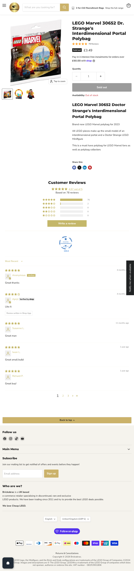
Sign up (51, 473)
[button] (49, 200)
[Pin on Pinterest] (90, 168)
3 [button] (68, 395)
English (48, 518)
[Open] (8, 563)
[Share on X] (79, 168)
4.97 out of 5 (76, 189)
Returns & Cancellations (67, 553)
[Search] (64, 7)
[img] (12, 270)
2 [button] (63, 395)
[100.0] (65, 242)
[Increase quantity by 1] (101, 76)
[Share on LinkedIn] (85, 168)
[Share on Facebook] (74, 168)
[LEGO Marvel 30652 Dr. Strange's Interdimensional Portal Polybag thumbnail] (7, 94)
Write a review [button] (67, 223)
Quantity (76, 69)
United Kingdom (74, 518)
